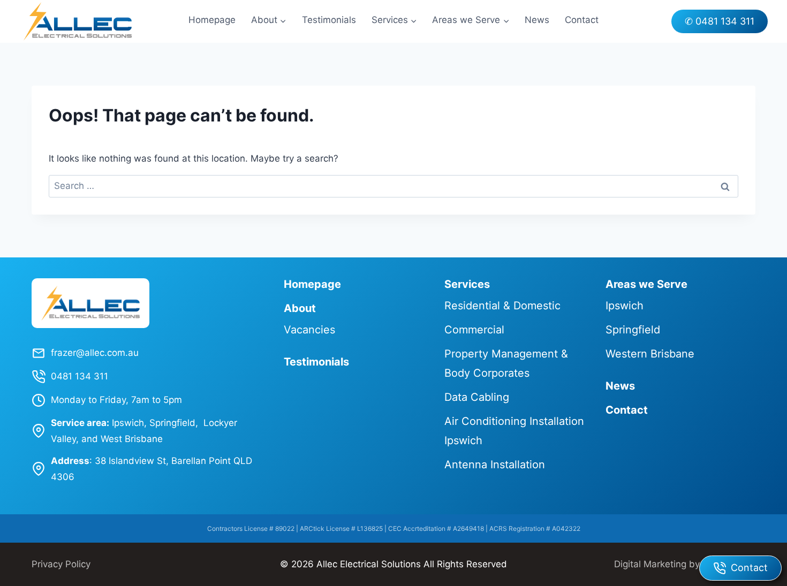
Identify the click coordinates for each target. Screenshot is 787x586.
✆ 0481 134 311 (719, 21)
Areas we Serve (646, 284)
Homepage (212, 19)
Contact (582, 19)
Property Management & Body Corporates (506, 363)
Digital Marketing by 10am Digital (684, 564)
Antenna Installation (494, 464)
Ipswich (625, 305)
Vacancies (309, 329)
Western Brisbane (650, 353)
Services (467, 284)
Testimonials (329, 19)
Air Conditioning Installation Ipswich (514, 431)
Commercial (474, 329)
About (300, 308)
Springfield (633, 329)
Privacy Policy (61, 564)
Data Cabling (476, 397)
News (537, 19)
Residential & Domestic (502, 305)
